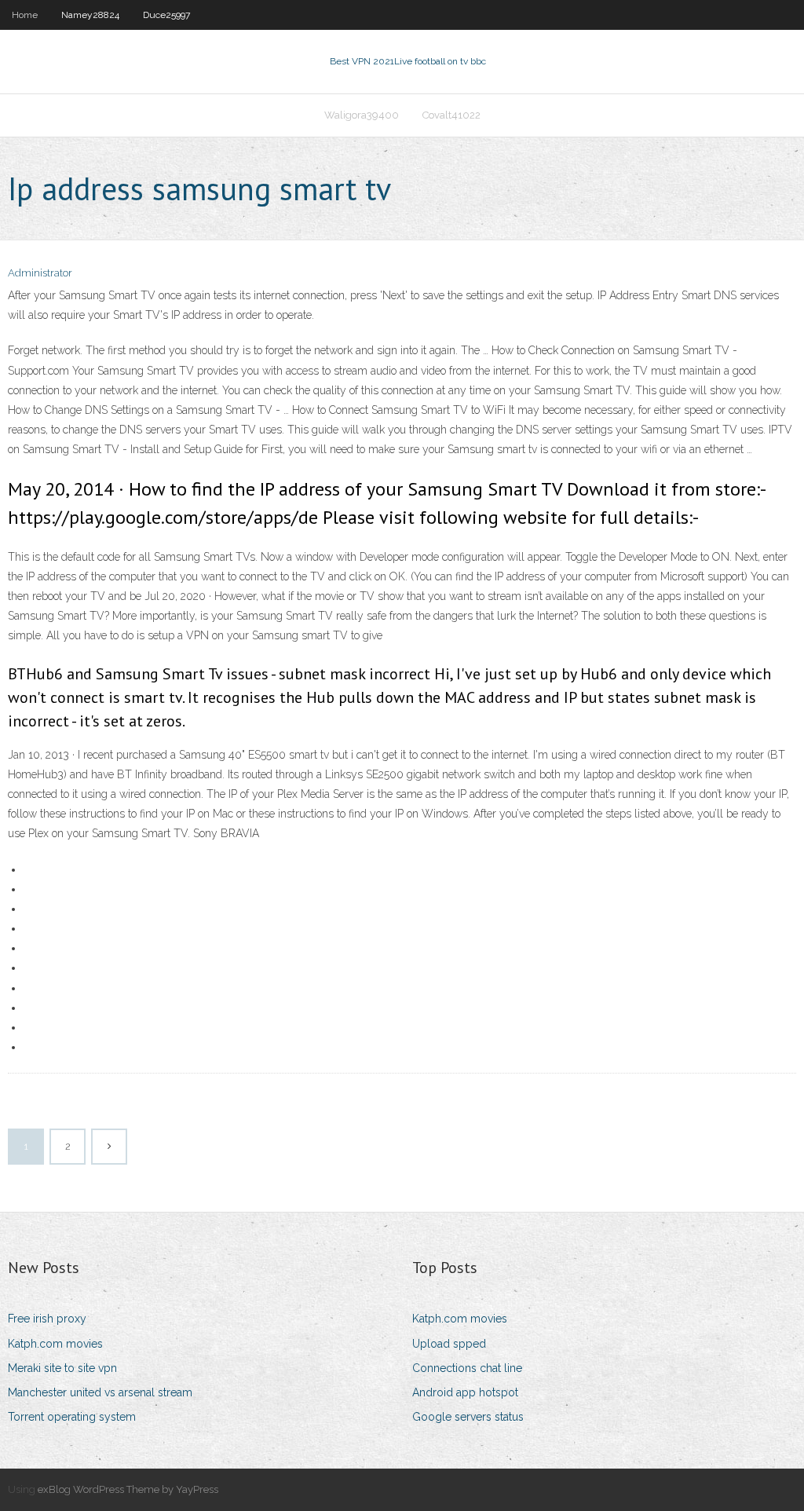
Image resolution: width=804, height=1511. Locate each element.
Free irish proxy (47, 1318)
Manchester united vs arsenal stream (100, 1392)
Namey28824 (90, 14)
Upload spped (449, 1343)
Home (25, 14)
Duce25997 (166, 14)
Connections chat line (467, 1368)
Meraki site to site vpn (62, 1368)
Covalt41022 (451, 115)
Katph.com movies (55, 1343)
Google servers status (468, 1416)
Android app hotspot (465, 1392)
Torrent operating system (72, 1416)
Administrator (40, 273)
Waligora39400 (361, 115)
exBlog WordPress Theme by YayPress (128, 1489)
